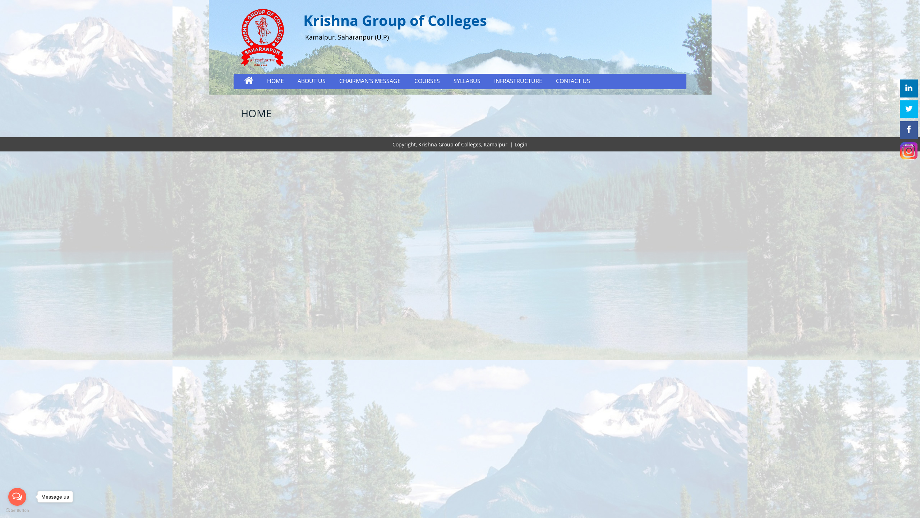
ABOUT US (312, 81)
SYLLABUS (467, 81)
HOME (275, 81)
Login (521, 144)
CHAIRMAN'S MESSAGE (370, 81)
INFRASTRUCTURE (518, 81)
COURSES (427, 81)
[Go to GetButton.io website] (17, 510)
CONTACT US (573, 81)
